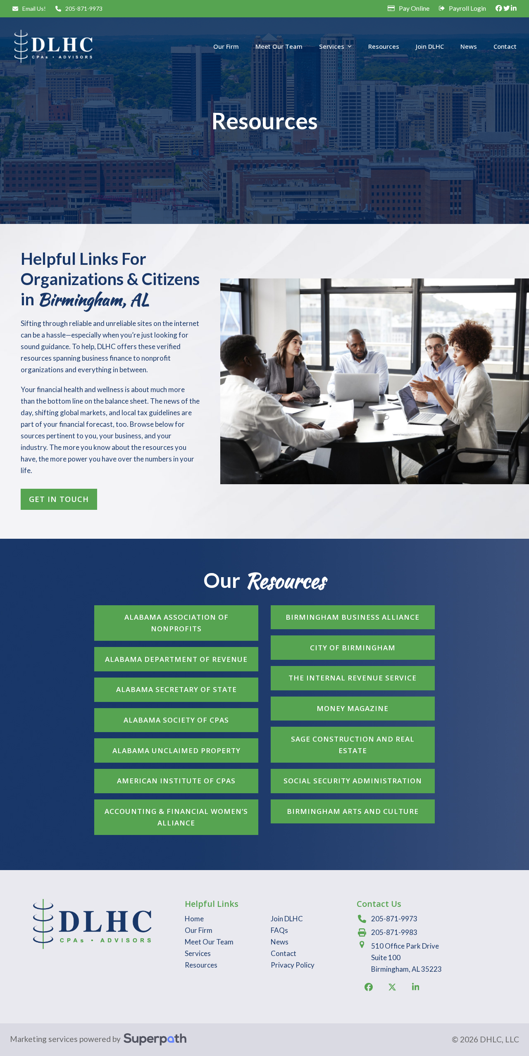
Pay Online (414, 8)
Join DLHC (287, 918)
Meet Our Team (209, 941)
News (279, 941)
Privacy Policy (293, 965)
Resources (201, 965)
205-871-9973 (83, 8)
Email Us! (34, 8)
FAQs (279, 930)
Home (194, 918)
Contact (283, 953)
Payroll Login (467, 8)
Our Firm (198, 930)
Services (198, 953)
